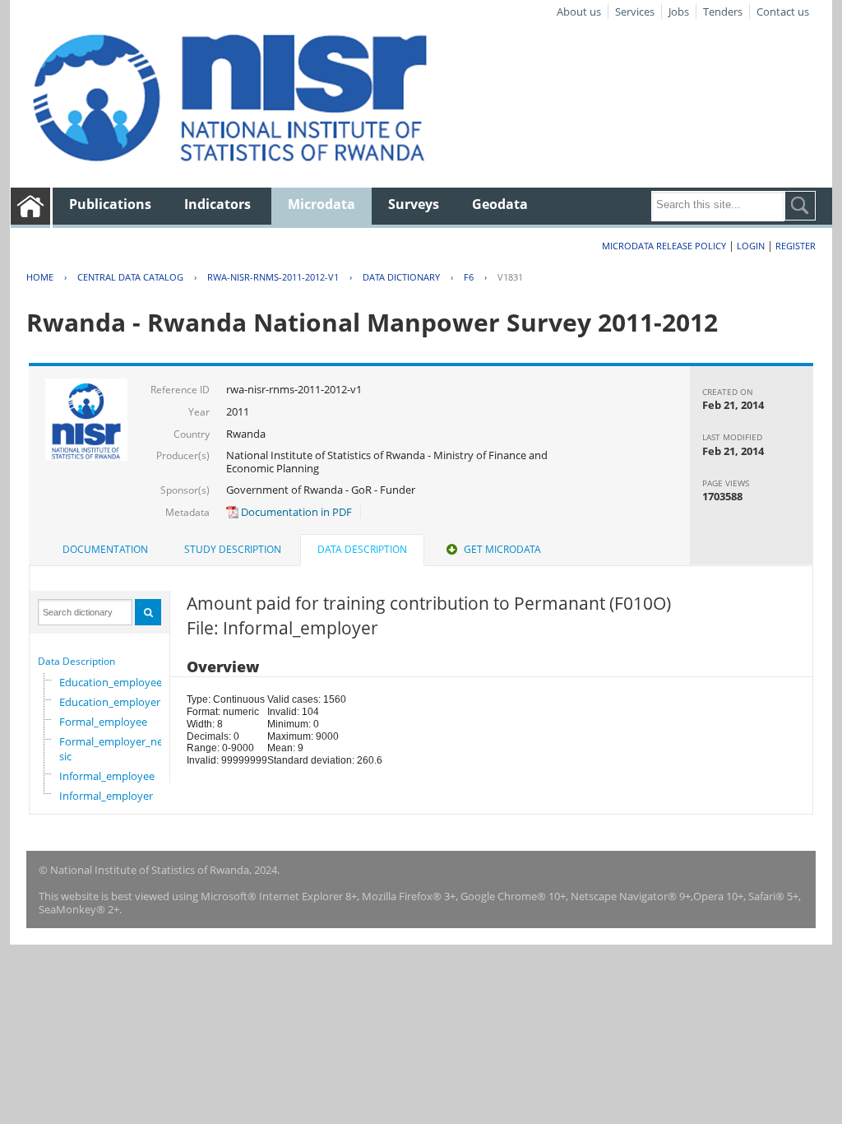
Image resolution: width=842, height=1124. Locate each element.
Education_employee (110, 682)
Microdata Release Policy (664, 245)
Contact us (782, 11)
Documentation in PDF (295, 511)
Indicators (217, 204)
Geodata (500, 204)
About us (579, 11)
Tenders (723, 11)
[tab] (105, 549)
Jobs (679, 11)
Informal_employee (107, 776)
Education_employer (109, 701)
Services (635, 11)
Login (751, 245)
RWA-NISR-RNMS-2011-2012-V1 (273, 277)
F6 (469, 277)
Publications (110, 204)
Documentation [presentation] (105, 549)
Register (795, 245)
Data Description (76, 661)
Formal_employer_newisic (116, 749)
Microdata (321, 204)
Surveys (413, 204)
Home (39, 277)
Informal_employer (106, 795)
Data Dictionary (401, 277)
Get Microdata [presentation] (502, 549)
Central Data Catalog (130, 277)
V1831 (510, 277)
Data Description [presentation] (362, 549)
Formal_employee (103, 721)
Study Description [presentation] (232, 549)
